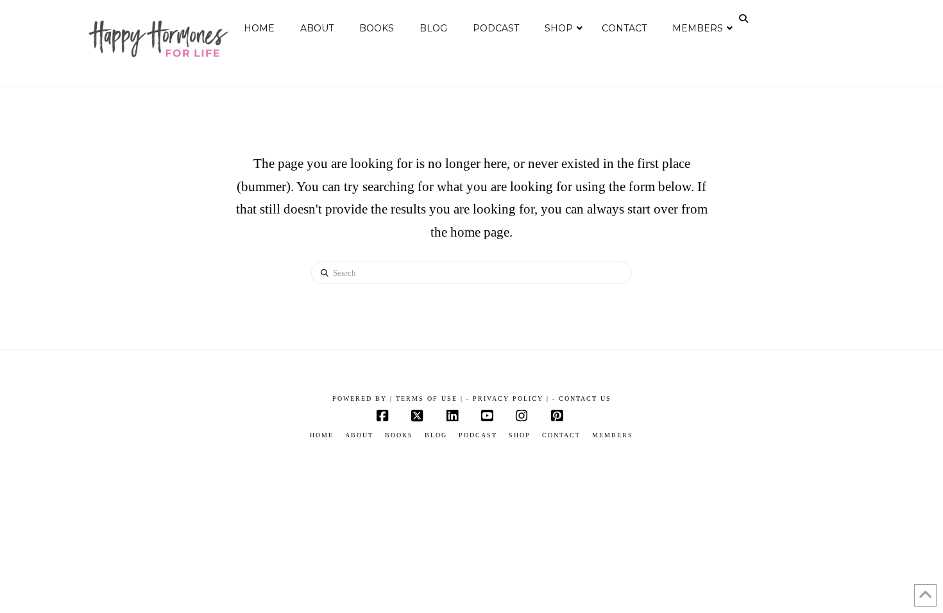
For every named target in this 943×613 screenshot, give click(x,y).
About (359, 435)
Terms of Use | (429, 398)
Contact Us (585, 398)
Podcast (478, 435)
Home (322, 435)
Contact (561, 435)
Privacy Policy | (511, 398)
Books (399, 435)
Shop (520, 435)
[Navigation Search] (745, 18)
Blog (436, 435)
